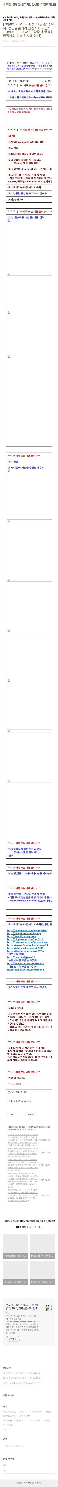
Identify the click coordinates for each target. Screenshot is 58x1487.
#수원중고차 (26, 1416)
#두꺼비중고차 (10, 1416)
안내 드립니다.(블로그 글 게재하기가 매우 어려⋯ (23, 1373)
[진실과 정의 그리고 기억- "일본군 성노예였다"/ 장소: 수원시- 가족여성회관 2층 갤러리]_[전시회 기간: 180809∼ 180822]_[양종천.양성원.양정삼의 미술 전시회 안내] (23, 1164)
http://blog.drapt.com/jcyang (24, 933)
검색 (52, 1446)
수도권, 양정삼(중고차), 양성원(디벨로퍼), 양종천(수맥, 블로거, (22, 1308)
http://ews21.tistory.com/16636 (25, 963)
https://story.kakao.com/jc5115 (25, 948)
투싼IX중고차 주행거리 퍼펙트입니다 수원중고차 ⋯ (23, 1378)
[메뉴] (54, 4)
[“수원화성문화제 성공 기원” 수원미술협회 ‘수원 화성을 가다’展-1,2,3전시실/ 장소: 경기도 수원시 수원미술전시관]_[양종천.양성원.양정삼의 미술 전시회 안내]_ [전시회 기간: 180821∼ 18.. (23, 1139)
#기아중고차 (37, 1412)
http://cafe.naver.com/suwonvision (27, 942)
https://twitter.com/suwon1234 (25, 951)
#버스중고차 (34, 1420)
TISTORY (30, 1483)
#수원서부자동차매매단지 (14, 1420)
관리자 (39, 1483)
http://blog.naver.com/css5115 (25, 939)
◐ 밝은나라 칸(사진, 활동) (17, 1127)
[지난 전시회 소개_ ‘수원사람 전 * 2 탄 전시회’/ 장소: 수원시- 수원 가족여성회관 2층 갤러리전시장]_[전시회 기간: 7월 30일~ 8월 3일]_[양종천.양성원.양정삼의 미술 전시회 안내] (23, 1195)
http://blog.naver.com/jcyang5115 (27, 930)
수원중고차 (8, 1425)
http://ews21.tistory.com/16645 (25, 969)
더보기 (5, 1430)
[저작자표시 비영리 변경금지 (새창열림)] (41, 1114)
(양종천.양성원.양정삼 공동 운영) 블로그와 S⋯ (22, 1383)
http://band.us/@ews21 (21, 957)
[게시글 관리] (21, 1114)
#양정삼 (47, 1420)
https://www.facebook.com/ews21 (27, 945)
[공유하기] (17, 1114)
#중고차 (24, 1412)
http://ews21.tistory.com (21, 936)
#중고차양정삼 (10, 1412)
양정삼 (48, 1412)
